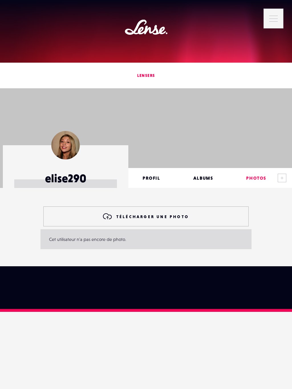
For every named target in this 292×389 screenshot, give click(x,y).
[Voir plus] (282, 178)
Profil (151, 178)
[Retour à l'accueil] (146, 27)
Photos (256, 178)
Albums (203, 178)
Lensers (146, 75)
